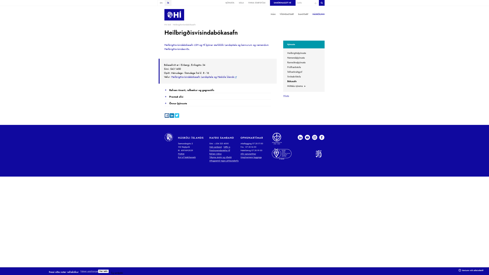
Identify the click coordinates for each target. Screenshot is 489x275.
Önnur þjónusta (175, 103)
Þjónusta (230, 3)
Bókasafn (292, 81)
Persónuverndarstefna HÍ (219, 150)
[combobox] (306, 3)
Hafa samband (215, 147)
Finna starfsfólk (256, 3)
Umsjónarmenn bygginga (251, 157)
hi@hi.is (227, 147)
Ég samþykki (117, 273)
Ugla (241, 3)
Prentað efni (173, 97)
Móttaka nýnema (295, 86)
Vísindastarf (287, 14)
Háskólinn (319, 14)
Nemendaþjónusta (296, 58)
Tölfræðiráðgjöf (294, 72)
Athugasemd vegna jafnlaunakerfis (224, 161)
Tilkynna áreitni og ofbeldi (220, 157)
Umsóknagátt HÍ (282, 3)
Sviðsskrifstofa (294, 77)
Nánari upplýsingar (89, 271)
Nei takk (103, 271)
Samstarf (303, 14)
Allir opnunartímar (248, 154)
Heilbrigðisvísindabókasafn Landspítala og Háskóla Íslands (202, 77)
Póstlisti (181, 154)
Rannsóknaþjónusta (296, 62)
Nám (273, 14)
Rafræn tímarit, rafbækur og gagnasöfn (189, 90)
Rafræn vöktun (215, 154)
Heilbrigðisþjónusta (296, 53)
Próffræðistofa (294, 67)
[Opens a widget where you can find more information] (471, 270)
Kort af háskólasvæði (187, 157)
